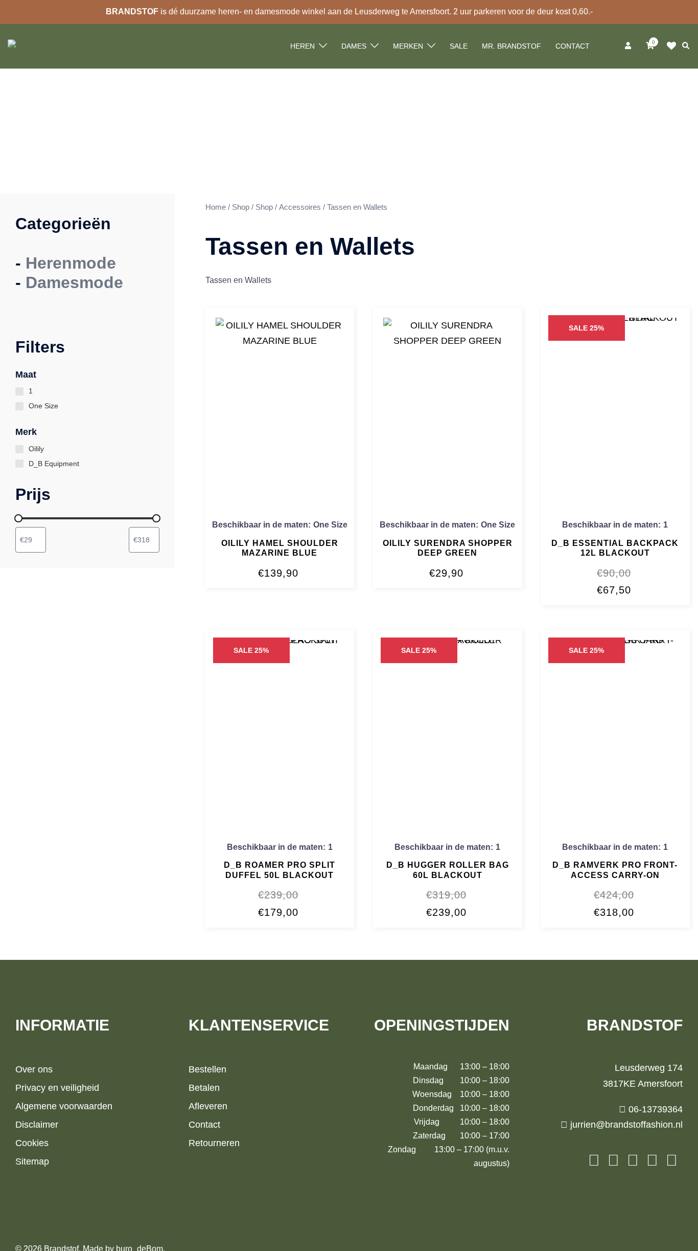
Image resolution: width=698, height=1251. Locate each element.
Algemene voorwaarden (63, 1106)
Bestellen (207, 1069)
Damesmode (74, 282)
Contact (572, 46)
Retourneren (214, 1143)
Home (215, 207)
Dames (353, 46)
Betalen (204, 1088)
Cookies (32, 1143)
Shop (240, 207)
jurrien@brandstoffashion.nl (625, 1125)
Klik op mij (674, 46)
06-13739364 (654, 1109)
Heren (302, 46)
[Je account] (629, 46)
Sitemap (32, 1161)
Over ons (34, 1069)
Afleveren (208, 1106)
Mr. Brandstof (511, 46)
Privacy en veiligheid (57, 1088)
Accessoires (300, 207)
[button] (686, 46)
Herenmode (71, 263)
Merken (408, 46)
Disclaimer (36, 1125)
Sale (459, 46)
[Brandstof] (29, 45)
